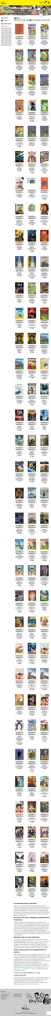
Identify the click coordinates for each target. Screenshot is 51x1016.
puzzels (37, 941)
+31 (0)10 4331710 (4, 998)
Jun (30, 20)
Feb (18, 20)
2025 (15, 18)
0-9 (2, 28)
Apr (24, 20)
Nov (45, 20)
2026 (19, 18)
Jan (15, 20)
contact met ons (32, 984)
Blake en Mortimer (31, 968)
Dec (48, 20)
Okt (42, 20)
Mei (27, 20)
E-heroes (20, 1013)
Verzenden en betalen (18, 996)
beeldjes (43, 941)
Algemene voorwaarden (18, 994)
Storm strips (23, 968)
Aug (36, 20)
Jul (33, 20)
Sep (39, 20)
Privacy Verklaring (17, 995)
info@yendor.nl (3, 999)
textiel (33, 941)
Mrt (21, 20)
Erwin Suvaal (33, 1013)
